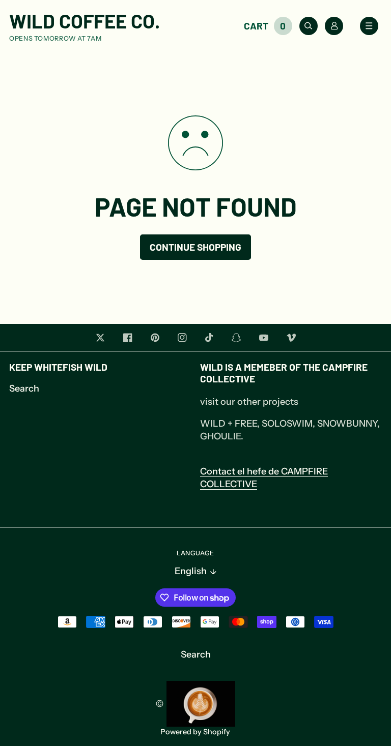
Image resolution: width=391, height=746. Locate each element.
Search (24, 388)
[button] (270, 26)
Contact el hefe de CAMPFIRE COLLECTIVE (264, 478)
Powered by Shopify (195, 732)
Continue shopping (195, 247)
